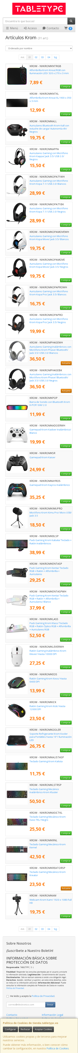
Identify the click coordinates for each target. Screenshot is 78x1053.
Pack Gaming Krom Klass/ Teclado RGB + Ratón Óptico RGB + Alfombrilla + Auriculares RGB (50, 626)
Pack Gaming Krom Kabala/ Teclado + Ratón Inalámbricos (50, 541)
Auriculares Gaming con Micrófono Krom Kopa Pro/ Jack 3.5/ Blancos (49, 293)
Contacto (52, 28)
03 (42, 57)
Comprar (66, 86)
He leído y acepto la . (32, 996)
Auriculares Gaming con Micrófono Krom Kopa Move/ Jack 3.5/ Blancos (49, 237)
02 (36, 57)
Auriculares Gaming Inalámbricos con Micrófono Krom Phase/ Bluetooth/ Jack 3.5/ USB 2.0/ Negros (50, 377)
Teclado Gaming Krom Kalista (46, 761)
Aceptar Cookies (43, 1029)
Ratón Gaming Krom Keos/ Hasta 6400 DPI (48, 680)
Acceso (32, 28)
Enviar (50, 1004)
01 (29, 57)
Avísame (66, 363)
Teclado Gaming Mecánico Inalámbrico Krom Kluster (44, 790)
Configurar (10, 1029)
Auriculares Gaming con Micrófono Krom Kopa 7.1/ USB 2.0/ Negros (49, 210)
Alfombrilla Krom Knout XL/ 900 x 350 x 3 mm (50, 99)
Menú (13, 28)
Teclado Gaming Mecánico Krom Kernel (48, 846)
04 (49, 57)
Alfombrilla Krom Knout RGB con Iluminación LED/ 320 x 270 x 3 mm (49, 71)
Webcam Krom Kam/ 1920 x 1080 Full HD (51, 901)
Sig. (55, 57)
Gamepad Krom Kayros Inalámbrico (50, 485)
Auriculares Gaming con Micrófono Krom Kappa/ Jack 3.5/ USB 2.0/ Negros (49, 156)
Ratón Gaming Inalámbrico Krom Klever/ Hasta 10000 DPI (48, 652)
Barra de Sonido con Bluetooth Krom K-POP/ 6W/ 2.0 (50, 403)
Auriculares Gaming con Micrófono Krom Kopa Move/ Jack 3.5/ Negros (49, 265)
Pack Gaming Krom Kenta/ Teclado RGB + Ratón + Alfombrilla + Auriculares (49, 571)
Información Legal (52, 1014)
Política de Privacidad (15, 988)
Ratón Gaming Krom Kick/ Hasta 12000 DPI (47, 707)
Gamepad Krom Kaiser (42, 457)
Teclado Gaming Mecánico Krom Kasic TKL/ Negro (48, 818)
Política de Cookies (57, 1048)
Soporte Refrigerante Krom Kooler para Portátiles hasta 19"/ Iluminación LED (51, 737)
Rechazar (25, 1029)
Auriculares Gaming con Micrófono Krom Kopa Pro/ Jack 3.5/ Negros (49, 320)
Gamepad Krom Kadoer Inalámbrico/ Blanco (50, 431)
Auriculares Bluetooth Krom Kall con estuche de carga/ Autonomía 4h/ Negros (49, 128)
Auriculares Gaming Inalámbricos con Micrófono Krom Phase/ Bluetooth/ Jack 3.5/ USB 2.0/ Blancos (50, 350)
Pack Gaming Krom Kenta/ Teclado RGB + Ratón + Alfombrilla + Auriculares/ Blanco (49, 599)
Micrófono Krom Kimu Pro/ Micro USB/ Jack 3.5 (51, 514)
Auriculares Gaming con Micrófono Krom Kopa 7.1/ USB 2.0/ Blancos (49, 182)
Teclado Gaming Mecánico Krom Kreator (48, 873)
